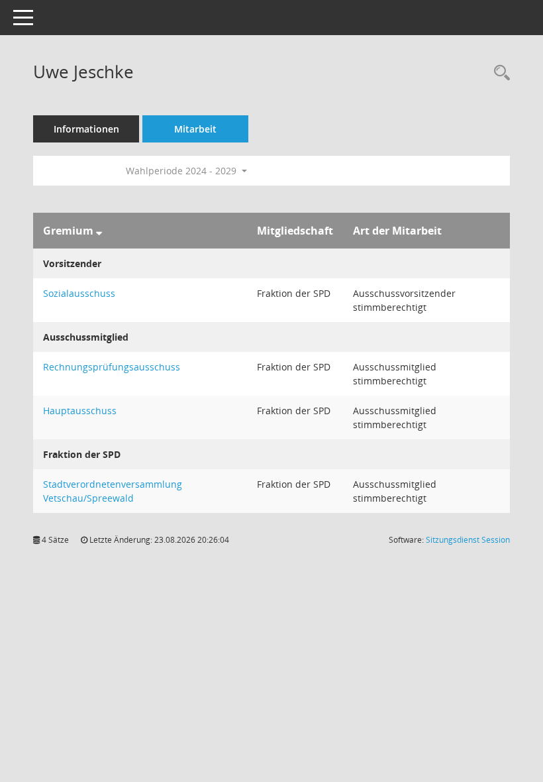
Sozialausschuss (79, 293)
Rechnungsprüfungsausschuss (111, 367)
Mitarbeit (195, 129)
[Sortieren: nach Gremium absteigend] (99, 230)
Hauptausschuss (80, 410)
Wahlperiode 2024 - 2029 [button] (182, 170)
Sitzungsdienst (468, 539)
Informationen (86, 129)
